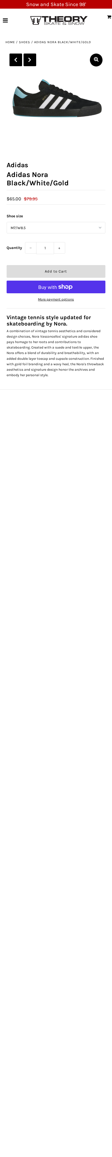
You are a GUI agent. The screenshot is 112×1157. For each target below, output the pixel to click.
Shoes (24, 42)
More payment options (56, 299)
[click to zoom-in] (96, 60)
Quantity (14, 248)
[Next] (30, 60)
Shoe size (15, 216)
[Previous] (15, 60)
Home (10, 42)
